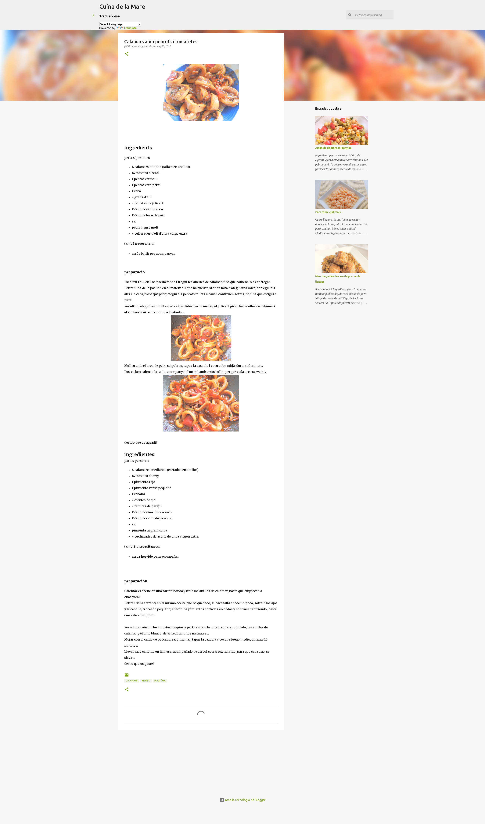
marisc (146, 680)
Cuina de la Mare (122, 6)
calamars (132, 680)
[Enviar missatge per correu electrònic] (126, 676)
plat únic (160, 680)
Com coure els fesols (328, 212)
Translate (130, 28)
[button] (126, 54)
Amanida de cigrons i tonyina (333, 147)
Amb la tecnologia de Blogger (244, 800)
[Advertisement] (201, 762)
